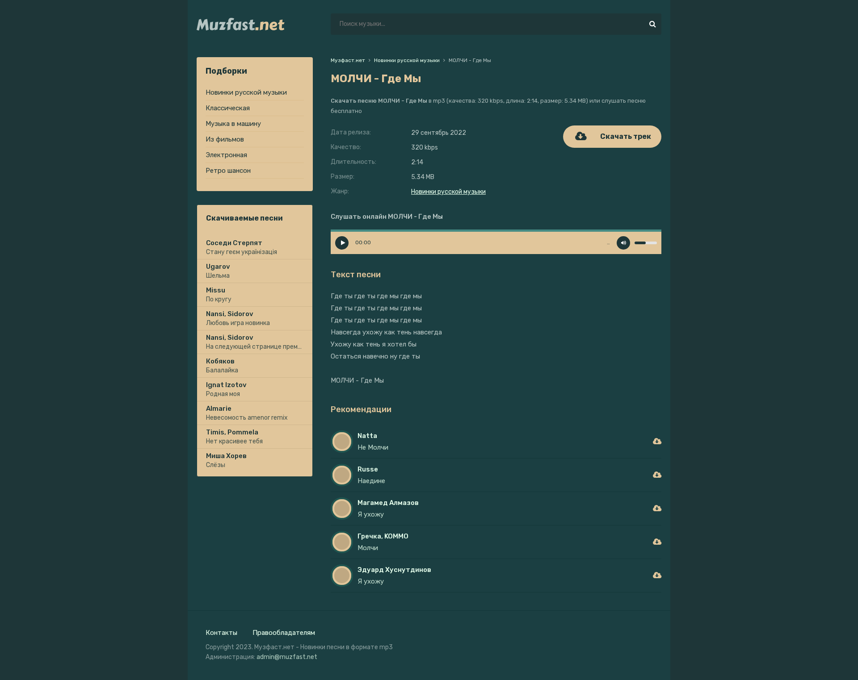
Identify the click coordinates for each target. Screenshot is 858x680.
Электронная (226, 155)
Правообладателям (283, 633)
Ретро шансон (228, 171)
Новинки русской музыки (246, 92)
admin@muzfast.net (287, 657)
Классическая (228, 108)
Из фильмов (225, 139)
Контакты (221, 633)
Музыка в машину (233, 124)
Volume (623, 243)
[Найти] (652, 24)
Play (342, 243)
